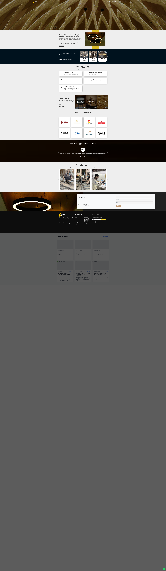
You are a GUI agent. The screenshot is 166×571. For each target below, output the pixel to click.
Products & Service (115, 1)
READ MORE (61, 46)
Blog (131, 1)
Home (104, 1)
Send (104, 219)
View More (84, 60)
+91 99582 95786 (86, 223)
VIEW (84, 107)
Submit (118, 205)
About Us (108, 1)
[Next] (107, 56)
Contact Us (126, 1)
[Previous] (78, 56)
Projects (121, 1)
